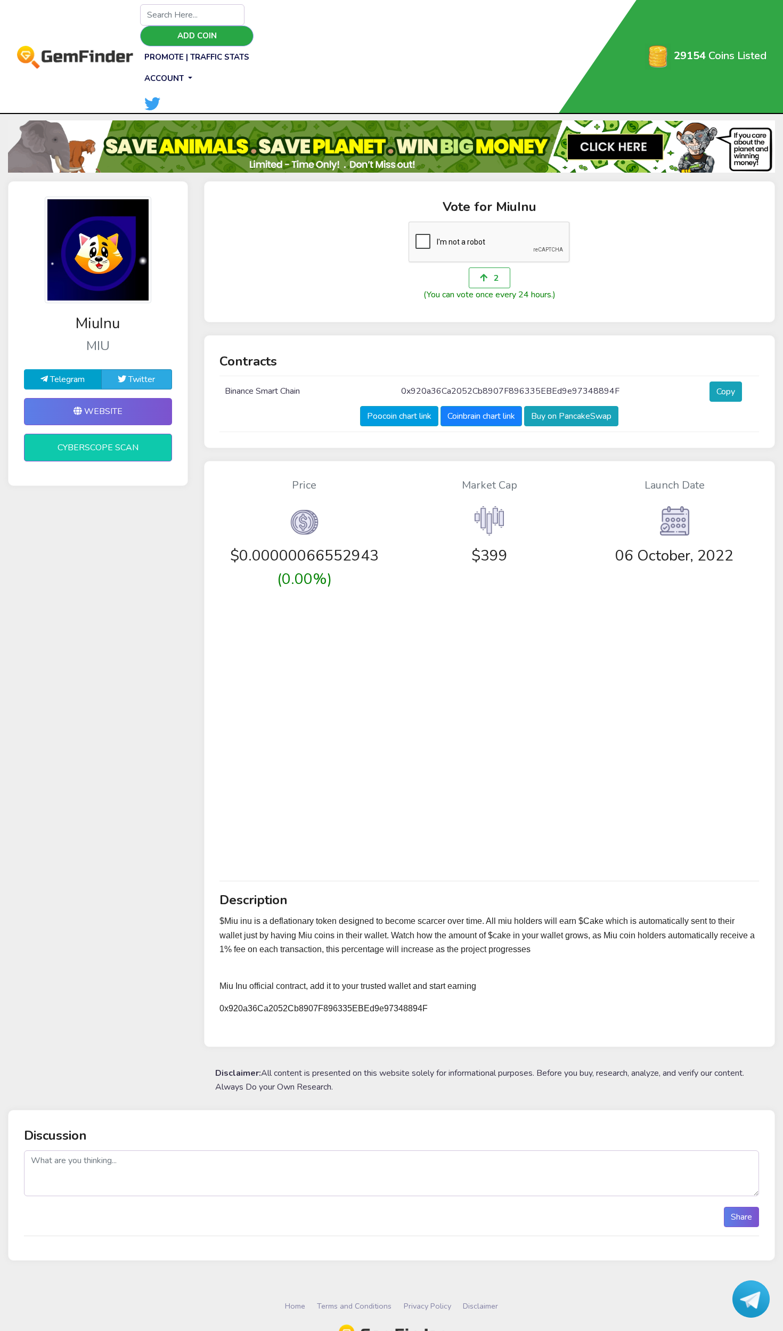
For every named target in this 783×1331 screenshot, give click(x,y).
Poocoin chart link (399, 416)
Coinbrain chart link (481, 416)
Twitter (140, 379)
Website (102, 411)
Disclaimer (480, 1306)
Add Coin (197, 35)
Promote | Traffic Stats (196, 57)
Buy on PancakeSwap (571, 416)
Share (741, 1217)
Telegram (66, 379)
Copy (725, 391)
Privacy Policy (427, 1306)
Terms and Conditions (354, 1306)
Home (295, 1306)
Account (165, 78)
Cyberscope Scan (98, 447)
